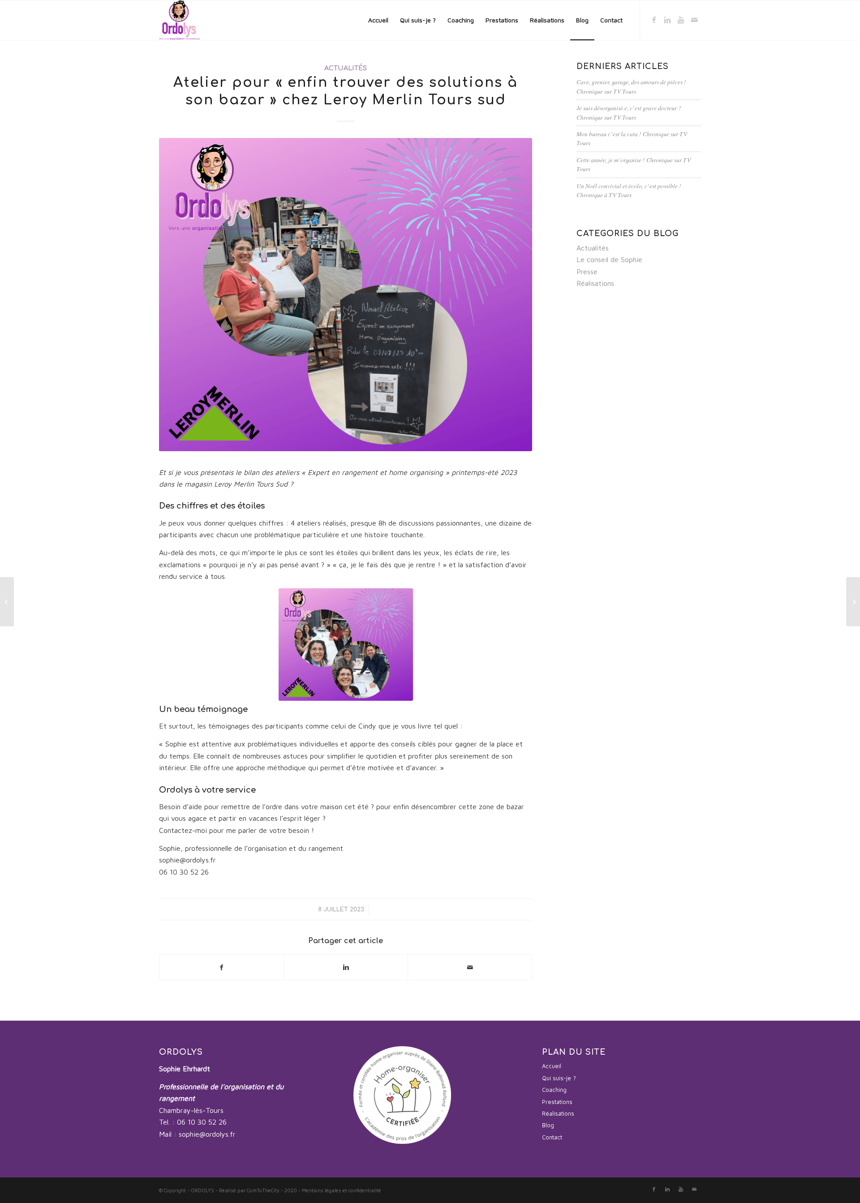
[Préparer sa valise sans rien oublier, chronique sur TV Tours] (7, 601)
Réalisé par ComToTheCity (249, 1190)
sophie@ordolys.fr (207, 1134)
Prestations (557, 1101)
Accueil (551, 1065)
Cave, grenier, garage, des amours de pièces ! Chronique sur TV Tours (631, 86)
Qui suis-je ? (559, 1078)
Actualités (345, 68)
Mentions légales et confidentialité (341, 1190)
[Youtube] (681, 19)
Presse (587, 271)
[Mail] (694, 19)
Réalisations (595, 283)
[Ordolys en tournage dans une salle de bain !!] (853, 601)
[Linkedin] (667, 19)
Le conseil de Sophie (609, 259)
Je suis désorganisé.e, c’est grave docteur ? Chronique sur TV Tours (628, 112)
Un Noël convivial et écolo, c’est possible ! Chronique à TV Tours (628, 190)
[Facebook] (654, 19)
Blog (548, 1125)
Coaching (554, 1089)
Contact (552, 1137)
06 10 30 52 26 (202, 1122)
